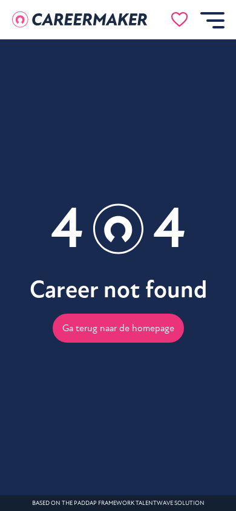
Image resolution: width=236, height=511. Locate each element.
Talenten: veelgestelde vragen (82, 267)
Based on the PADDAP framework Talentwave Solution (118, 503)
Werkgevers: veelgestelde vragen (82, 295)
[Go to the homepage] (80, 19)
